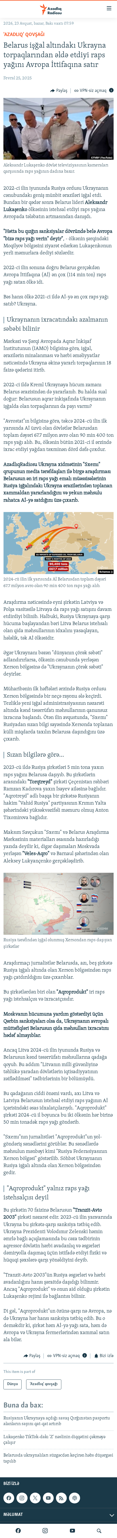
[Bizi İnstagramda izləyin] (45, 1531)
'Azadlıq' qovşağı (24, 34)
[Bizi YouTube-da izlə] (72, 1531)
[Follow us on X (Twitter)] (35, 1498)
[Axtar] (99, 1531)
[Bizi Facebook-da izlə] (18, 1531)
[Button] (58, 90)
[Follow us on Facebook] (8, 1498)
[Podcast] (74, 1498)
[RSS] (61, 1498)
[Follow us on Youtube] (48, 1498)
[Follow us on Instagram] (21, 1498)
